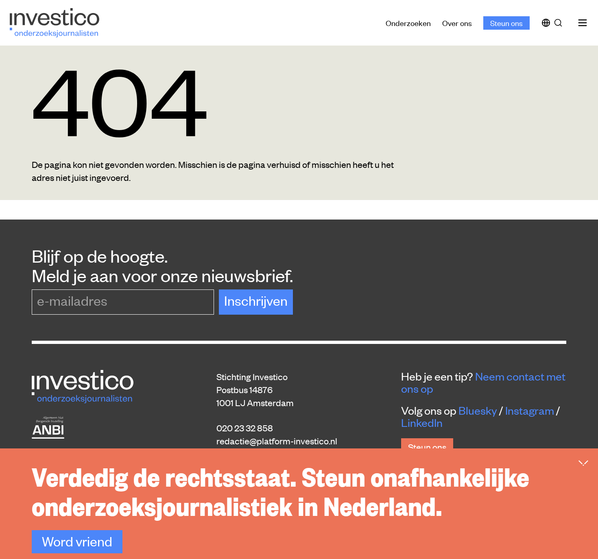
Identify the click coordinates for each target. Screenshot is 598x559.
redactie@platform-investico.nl (276, 440)
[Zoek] (559, 22)
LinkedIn (422, 422)
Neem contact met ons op (483, 382)
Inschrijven (256, 300)
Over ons (457, 22)
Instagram (529, 410)
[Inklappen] (583, 463)
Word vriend (77, 541)
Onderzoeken (408, 22)
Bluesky (477, 410)
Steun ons (506, 22)
